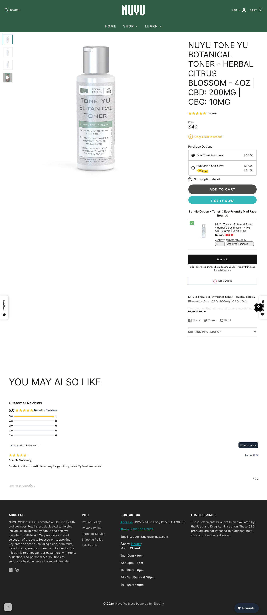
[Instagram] (17, 570)
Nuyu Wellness (125, 603)
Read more (195, 311)
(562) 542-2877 (142, 529)
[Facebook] (11, 570)
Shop (128, 26)
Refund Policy (91, 522)
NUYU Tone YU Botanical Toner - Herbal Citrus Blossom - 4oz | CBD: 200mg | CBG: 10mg (233, 227)
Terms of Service (93, 533)
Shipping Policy (92, 539)
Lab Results (90, 545)
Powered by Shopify (150, 603)
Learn (151, 26)
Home (110, 26)
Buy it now (222, 201)
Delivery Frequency (236, 240)
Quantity (220, 240)
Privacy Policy (91, 528)
